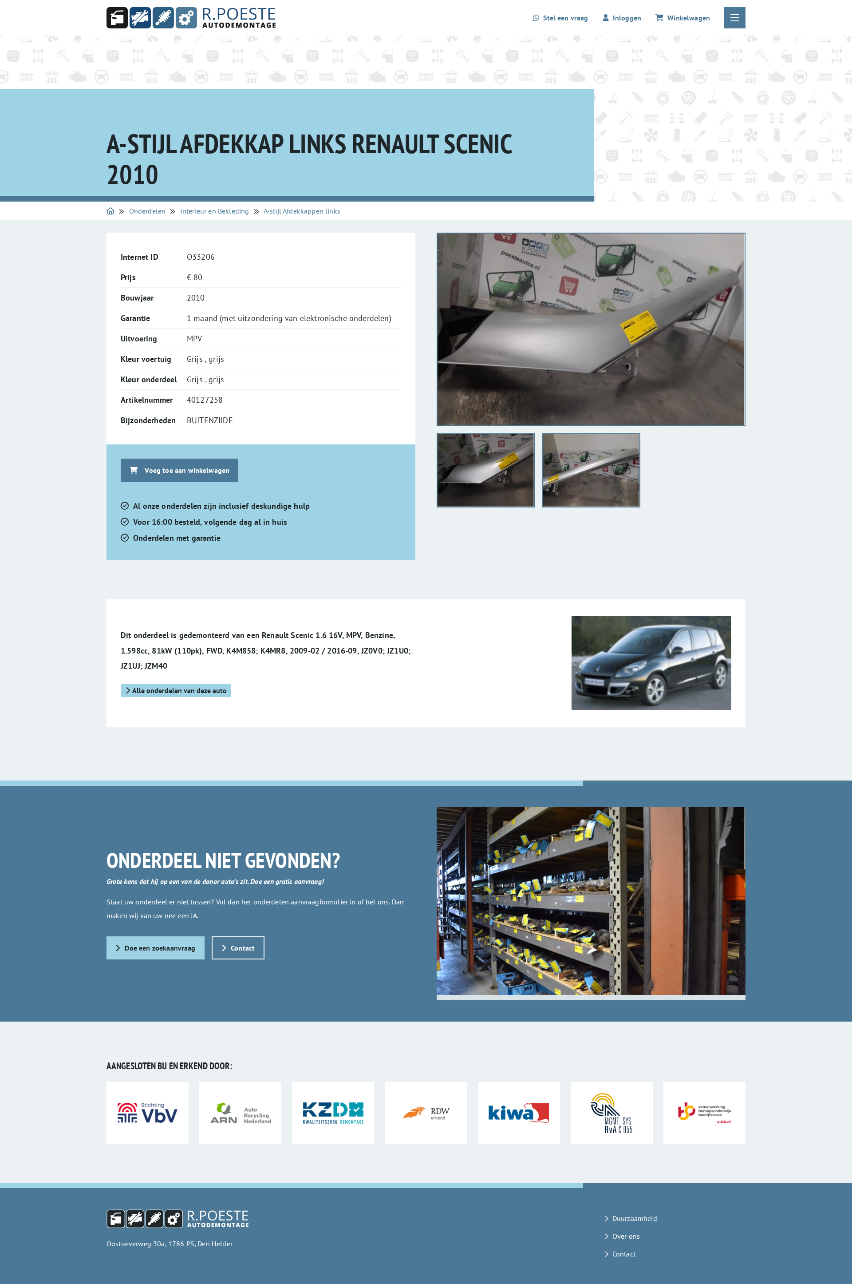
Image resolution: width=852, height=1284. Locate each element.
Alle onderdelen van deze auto (179, 690)
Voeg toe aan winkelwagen (187, 470)
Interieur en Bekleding (214, 210)
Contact (243, 947)
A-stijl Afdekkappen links (302, 210)
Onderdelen (147, 210)
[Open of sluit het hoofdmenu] (735, 18)
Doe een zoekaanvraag (160, 947)
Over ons (626, 1236)
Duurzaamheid (634, 1218)
